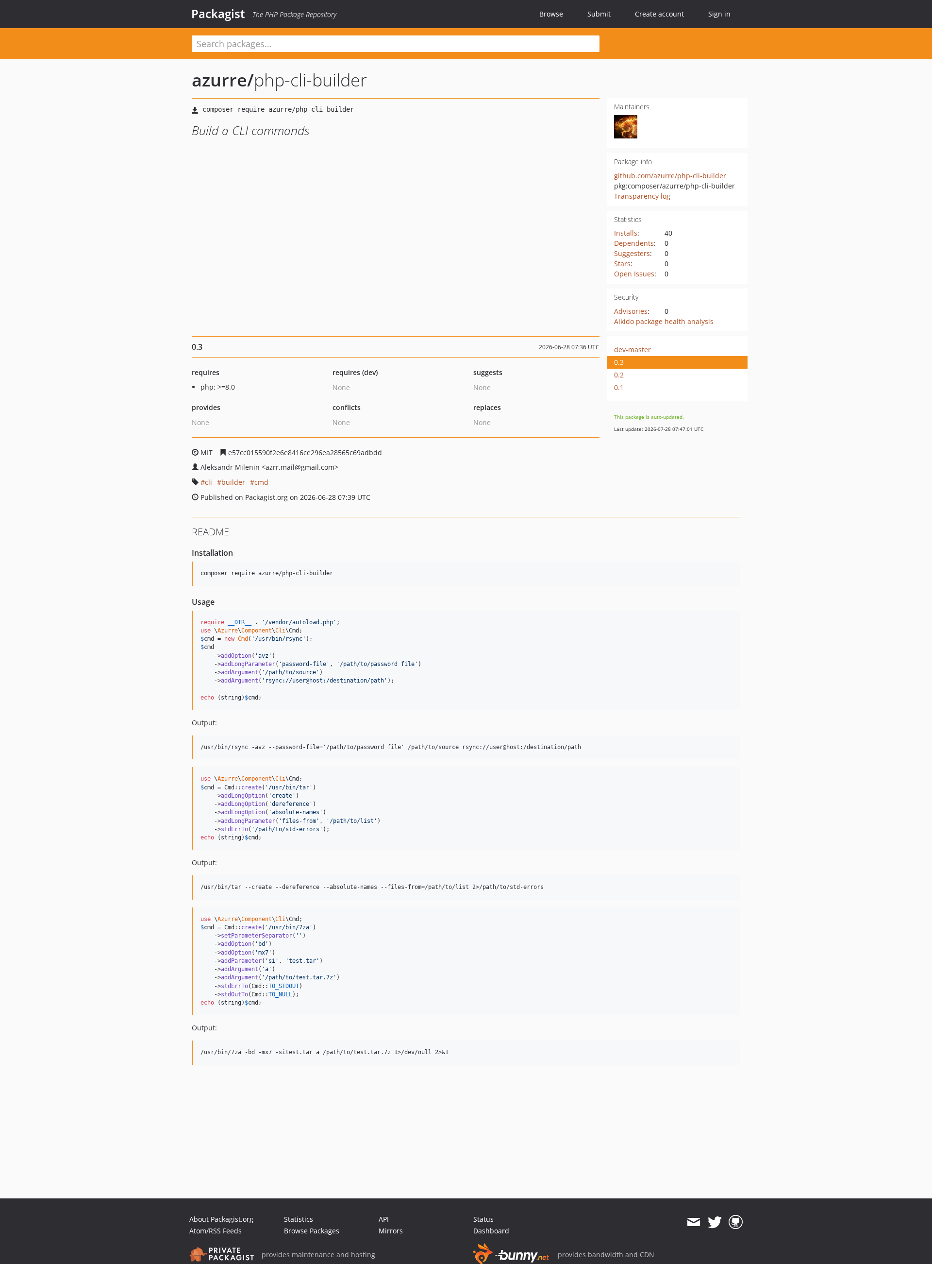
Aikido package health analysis (664, 321)
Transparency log (642, 196)
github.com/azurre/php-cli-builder (670, 175)
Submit (599, 13)
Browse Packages (311, 1230)
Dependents (634, 243)
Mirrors (391, 1230)
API (384, 1219)
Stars (622, 263)
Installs (625, 233)
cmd (261, 482)
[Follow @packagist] (715, 1222)
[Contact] (693, 1222)
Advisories (631, 311)
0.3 (619, 362)
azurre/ (223, 80)
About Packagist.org (221, 1219)
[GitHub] (736, 1222)
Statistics (298, 1219)
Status (483, 1219)
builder (233, 482)
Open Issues (634, 273)
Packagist (218, 13)
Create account (659, 13)
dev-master (632, 349)
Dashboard (491, 1230)
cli (208, 482)
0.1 (619, 387)
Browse (551, 13)
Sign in (719, 13)
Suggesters (632, 253)
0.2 (619, 374)
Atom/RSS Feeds (215, 1230)
